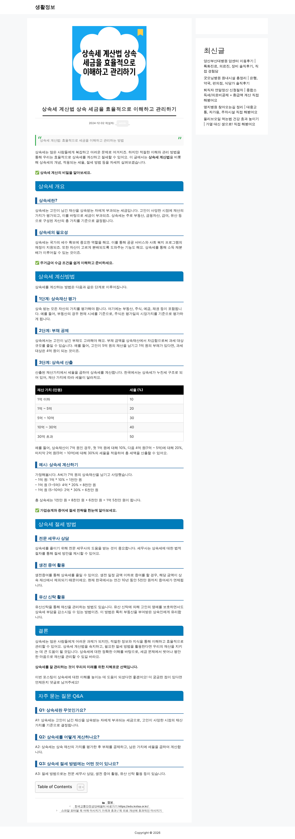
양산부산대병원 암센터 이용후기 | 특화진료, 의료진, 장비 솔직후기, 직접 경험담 (231, 66)
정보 (110, 802)
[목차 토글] (78, 787)
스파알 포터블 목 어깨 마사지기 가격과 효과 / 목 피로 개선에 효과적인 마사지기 (111, 810)
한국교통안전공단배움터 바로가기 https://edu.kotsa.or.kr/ (112, 806)
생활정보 (45, 7)
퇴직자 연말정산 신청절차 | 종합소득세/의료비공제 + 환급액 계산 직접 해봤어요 (231, 95)
